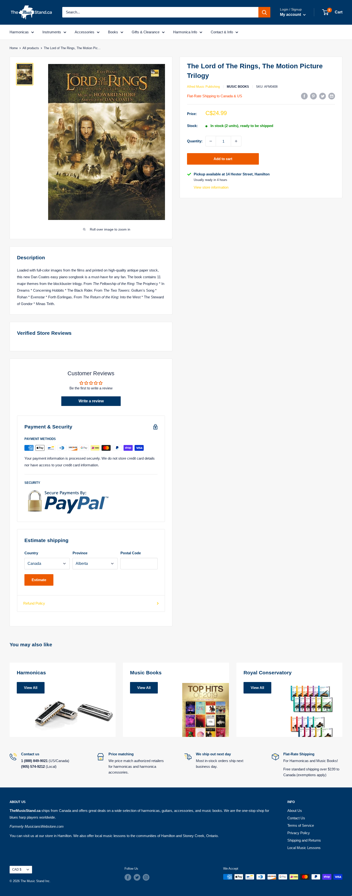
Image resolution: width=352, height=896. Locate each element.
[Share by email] (331, 95)
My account (291, 14)
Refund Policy (34, 603)
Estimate (39, 580)
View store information (211, 187)
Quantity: (195, 141)
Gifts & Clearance (145, 32)
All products (31, 48)
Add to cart (223, 159)
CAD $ (16, 869)
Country (31, 553)
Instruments (51, 32)
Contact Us (296, 818)
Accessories (84, 32)
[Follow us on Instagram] (146, 877)
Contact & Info (222, 32)
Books (113, 32)
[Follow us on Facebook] (128, 877)
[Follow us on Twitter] (137, 877)
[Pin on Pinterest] (313, 95)
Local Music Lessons (304, 848)
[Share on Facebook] (304, 95)
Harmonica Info (185, 32)
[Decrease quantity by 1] (211, 141)
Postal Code (130, 553)
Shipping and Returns (304, 840)
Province (80, 553)
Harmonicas (19, 32)
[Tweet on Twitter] (322, 95)
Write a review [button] (91, 401)
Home (14, 48)
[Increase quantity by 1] (236, 141)
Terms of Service (300, 825)
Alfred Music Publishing (203, 86)
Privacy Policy (298, 833)
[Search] (264, 12)
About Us (294, 811)
